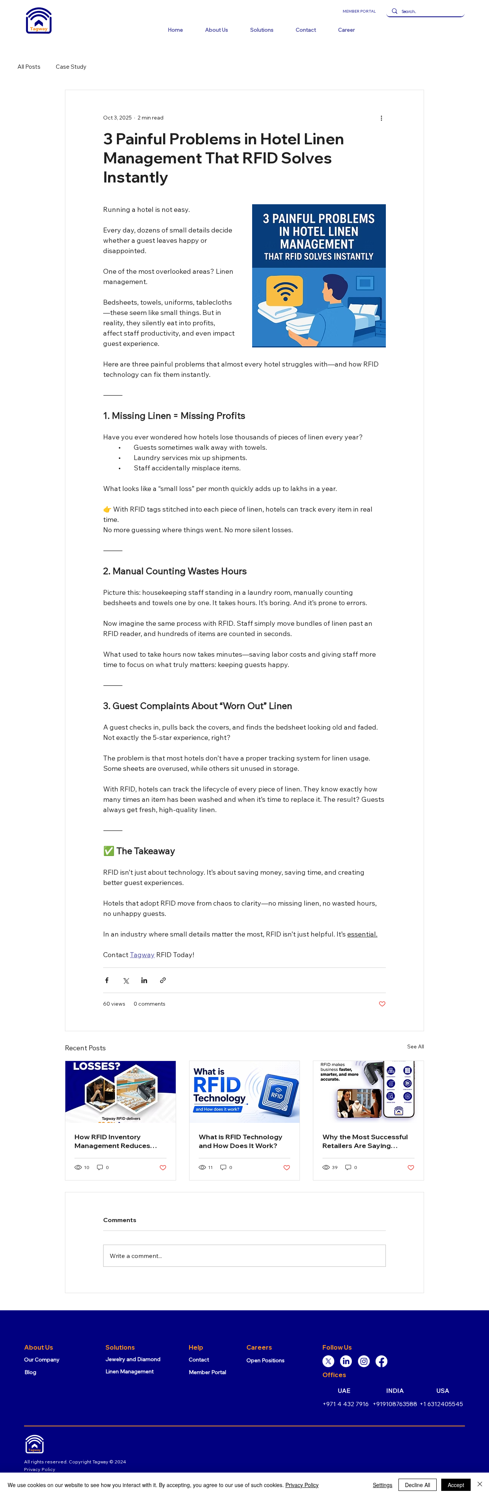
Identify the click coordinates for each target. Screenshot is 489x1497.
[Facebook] (381, 1361)
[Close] (479, 1485)
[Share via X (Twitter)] (125, 980)
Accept (456, 1485)
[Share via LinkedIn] (144, 980)
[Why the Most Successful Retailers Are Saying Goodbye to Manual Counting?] (368, 1092)
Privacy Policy (39, 1469)
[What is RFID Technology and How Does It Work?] (244, 1092)
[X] (328, 1361)
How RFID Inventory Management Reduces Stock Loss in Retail (112, 1141)
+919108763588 (394, 1404)
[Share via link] (163, 980)
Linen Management (129, 1371)
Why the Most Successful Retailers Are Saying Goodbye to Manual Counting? (365, 1141)
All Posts (29, 66)
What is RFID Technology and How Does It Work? (241, 1141)
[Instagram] (364, 1361)
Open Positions (265, 1360)
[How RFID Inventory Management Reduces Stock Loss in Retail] (120, 1092)
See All (415, 1046)
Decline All (417, 1485)
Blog (30, 1372)
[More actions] (381, 117)
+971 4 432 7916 (345, 1404)
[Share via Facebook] (106, 980)
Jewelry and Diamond (132, 1359)
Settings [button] (382, 1485)
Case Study (71, 66)
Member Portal (207, 1372)
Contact (199, 1359)
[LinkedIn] (346, 1361)
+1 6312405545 (441, 1404)
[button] (216, 30)
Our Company (42, 1359)
